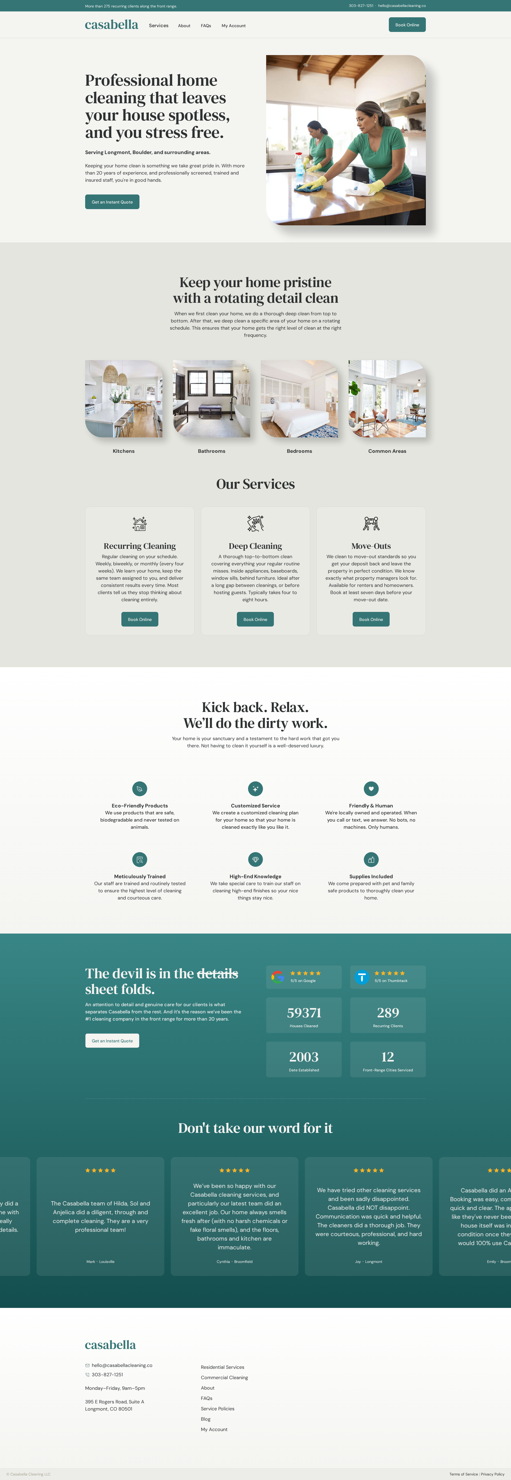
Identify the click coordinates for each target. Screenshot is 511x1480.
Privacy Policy (493, 1474)
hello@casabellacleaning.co (402, 5)
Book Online (407, 25)
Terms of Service (464, 1474)
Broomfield (215, 1261)
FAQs (206, 25)
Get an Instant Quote (112, 202)
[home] (111, 24)
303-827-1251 (361, 5)
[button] (245, 6)
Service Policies (217, 1409)
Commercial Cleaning (224, 1377)
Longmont (117, 152)
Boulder (142, 152)
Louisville (78, 1261)
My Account (234, 25)
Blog (206, 1419)
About (184, 25)
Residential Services (222, 1367)
